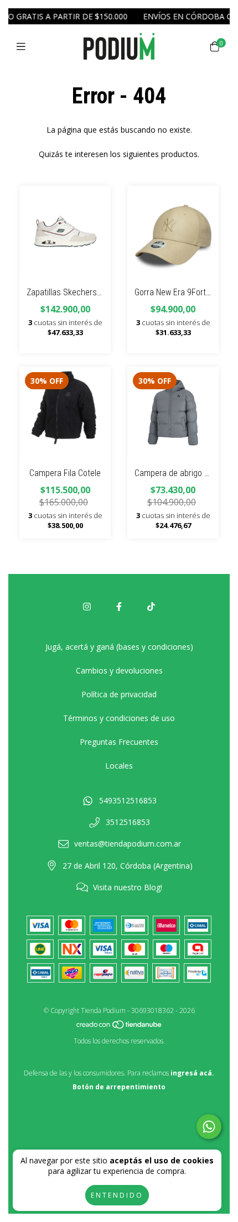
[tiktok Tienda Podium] (151, 606)
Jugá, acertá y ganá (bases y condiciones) (119, 646)
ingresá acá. (192, 1073)
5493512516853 (128, 800)
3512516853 (128, 822)
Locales (119, 765)
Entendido (117, 1195)
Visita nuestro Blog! (127, 887)
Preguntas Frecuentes (119, 742)
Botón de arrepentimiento (119, 1087)
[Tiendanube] (119, 1027)
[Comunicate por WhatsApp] (208, 1126)
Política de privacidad (119, 694)
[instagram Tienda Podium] (87, 606)
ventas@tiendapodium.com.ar (127, 843)
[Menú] (23, 46)
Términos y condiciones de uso (119, 718)
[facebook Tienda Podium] (119, 606)
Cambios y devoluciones (119, 670)
